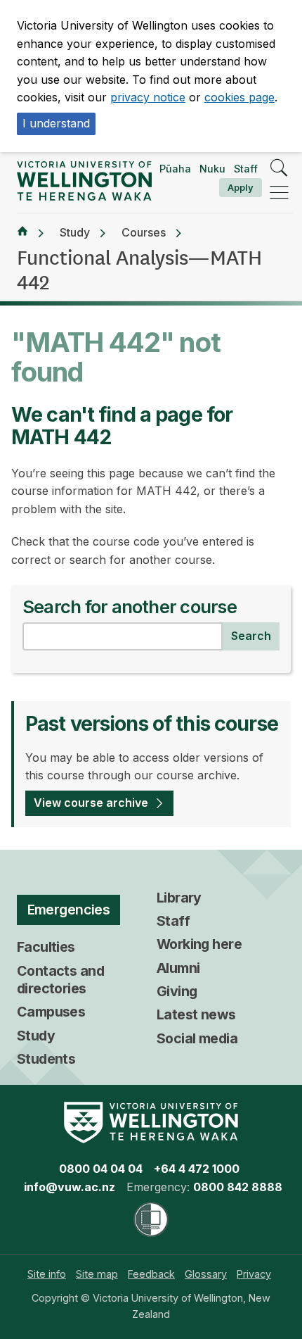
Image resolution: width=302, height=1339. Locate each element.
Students (46, 1058)
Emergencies (68, 909)
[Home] (22, 233)
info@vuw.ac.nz (69, 1187)
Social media (197, 1038)
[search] (279, 168)
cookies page (239, 97)
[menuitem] (46, 1274)
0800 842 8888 (237, 1187)
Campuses (51, 1011)
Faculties (46, 946)
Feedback (151, 1274)
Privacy (254, 1274)
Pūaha (175, 169)
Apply (241, 187)
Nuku (212, 169)
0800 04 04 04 (101, 1169)
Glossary (206, 1274)
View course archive (91, 803)
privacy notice (147, 97)
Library (179, 897)
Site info (46, 1274)
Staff (246, 169)
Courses (144, 232)
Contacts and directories (60, 979)
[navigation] (279, 193)
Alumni (178, 968)
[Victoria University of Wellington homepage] (84, 181)
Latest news (196, 1014)
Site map (97, 1274)
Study (75, 232)
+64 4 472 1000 (196, 1169)
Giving (177, 991)
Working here (199, 944)
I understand (56, 123)
